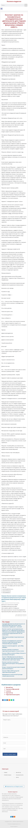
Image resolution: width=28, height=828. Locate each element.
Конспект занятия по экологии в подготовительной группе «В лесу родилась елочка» (13, 663)
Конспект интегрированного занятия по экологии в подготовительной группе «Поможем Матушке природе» (12, 642)
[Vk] (12, 816)
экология (8, 691)
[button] (1, 8)
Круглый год (9, 692)
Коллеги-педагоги (14, 1)
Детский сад (9, 687)
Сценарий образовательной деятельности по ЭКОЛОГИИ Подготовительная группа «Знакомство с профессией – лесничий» (13, 625)
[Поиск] (26, 5)
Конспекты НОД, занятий (12, 689)
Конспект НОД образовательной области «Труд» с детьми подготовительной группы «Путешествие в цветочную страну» (13, 658)
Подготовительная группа (13, 694)
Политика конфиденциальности (14, 824)
